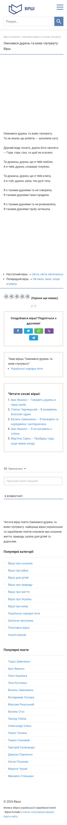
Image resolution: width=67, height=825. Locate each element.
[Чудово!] (27, 296)
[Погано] (11, 296)
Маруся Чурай (17, 768)
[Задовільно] (17, 296)
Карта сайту (11, 816)
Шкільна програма (20, 620)
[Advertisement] (33, 93)
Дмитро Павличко (20, 754)
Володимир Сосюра (21, 697)
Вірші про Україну (20, 599)
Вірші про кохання (20, 563)
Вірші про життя (19, 592)
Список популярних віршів (37, 812)
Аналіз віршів (17, 635)
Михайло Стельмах (21, 776)
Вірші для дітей (18, 577)
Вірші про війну (18, 570)
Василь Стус (16, 711)
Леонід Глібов (17, 718)
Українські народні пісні (27, 368)
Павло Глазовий (18, 740)
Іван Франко (16, 668)
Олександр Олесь (19, 726)
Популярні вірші (18, 627)
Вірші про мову (18, 606)
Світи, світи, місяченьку (47, 274)
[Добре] (22, 296)
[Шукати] (58, 21)
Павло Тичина (17, 733)
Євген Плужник (18, 761)
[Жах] (6, 296)
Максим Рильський (21, 704)
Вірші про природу (20, 584)
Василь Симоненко (20, 690)
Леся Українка (17, 675)
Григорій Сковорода (21, 747)
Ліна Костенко (17, 683)
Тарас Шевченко (19, 661)
